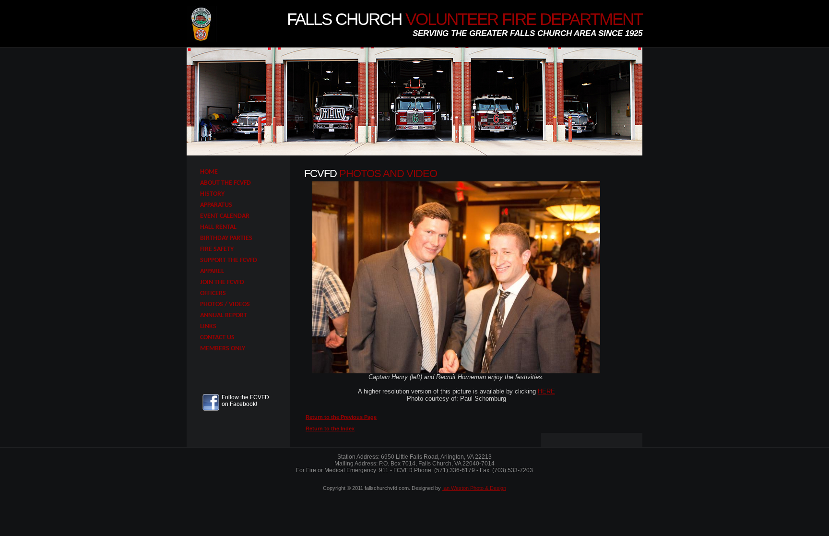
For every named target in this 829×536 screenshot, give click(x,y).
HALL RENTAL (218, 227)
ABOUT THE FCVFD (225, 183)
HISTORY (212, 194)
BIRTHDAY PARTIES (226, 238)
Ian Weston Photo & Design (474, 488)
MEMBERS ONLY (222, 348)
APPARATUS (216, 205)
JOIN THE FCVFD (222, 282)
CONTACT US (217, 337)
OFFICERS (213, 293)
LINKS (208, 326)
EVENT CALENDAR (224, 216)
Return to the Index (330, 428)
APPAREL (212, 271)
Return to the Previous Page (341, 417)
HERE (546, 391)
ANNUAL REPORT (223, 315)
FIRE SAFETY (217, 249)
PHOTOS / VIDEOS (225, 304)
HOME (209, 172)
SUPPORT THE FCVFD (228, 260)
